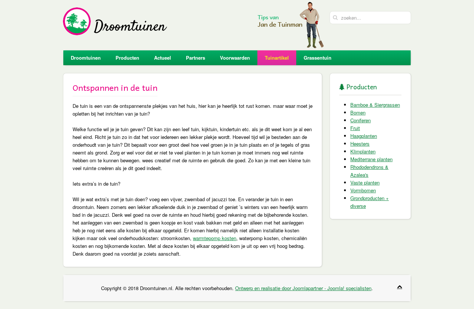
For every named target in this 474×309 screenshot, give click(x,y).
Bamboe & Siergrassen (375, 104)
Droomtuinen (86, 57)
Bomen (357, 112)
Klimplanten (362, 151)
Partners (195, 57)
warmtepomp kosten (214, 238)
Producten (127, 57)
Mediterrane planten (371, 159)
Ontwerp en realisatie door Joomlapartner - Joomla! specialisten (303, 288)
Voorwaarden (235, 57)
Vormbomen (363, 190)
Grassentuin (317, 57)
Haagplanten (363, 135)
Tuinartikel (277, 57)
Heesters (360, 143)
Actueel (162, 57)
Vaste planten (365, 182)
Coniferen (360, 120)
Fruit (355, 128)
